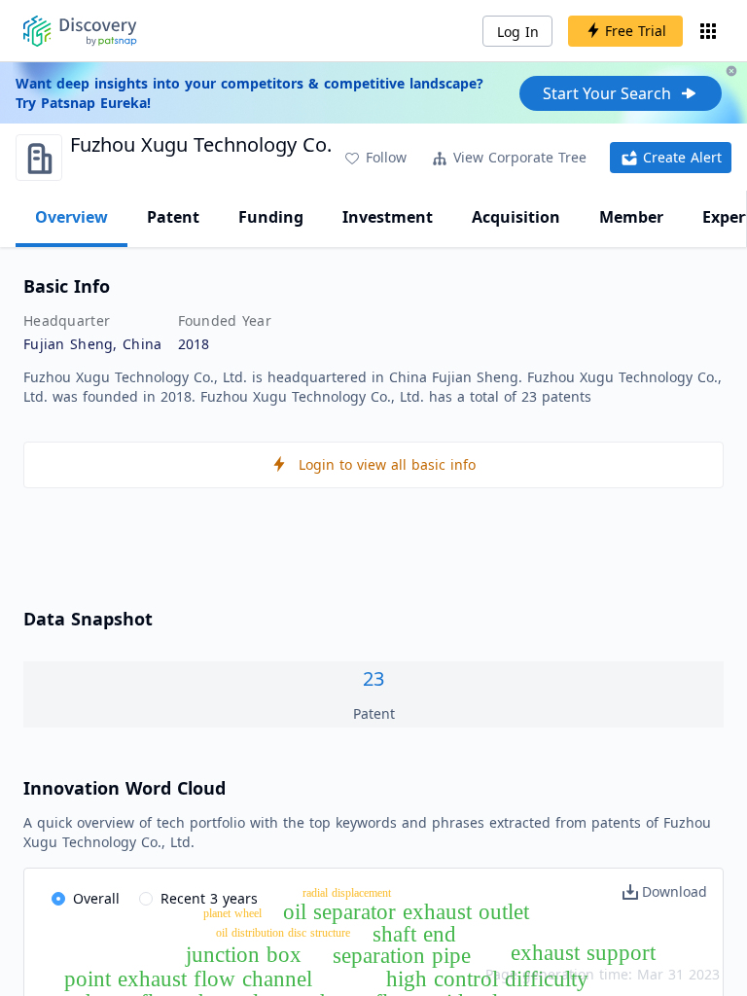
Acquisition (516, 217)
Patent (173, 217)
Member (631, 217)
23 (373, 678)
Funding (270, 217)
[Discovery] (80, 31)
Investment (387, 217)
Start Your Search (607, 93)
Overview (71, 217)
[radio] (85, 899)
